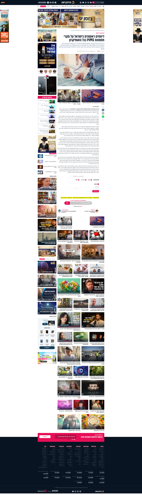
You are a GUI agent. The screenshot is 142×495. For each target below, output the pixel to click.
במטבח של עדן (86, 451)
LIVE (49, 6)
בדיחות (79, 451)
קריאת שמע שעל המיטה (42, 467)
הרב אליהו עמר (61, 465)
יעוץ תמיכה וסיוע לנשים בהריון (77, 476)
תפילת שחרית (44, 448)
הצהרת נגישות (101, 465)
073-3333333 (102, 482)
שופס (65, 6)
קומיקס (79, 457)
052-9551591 (79, 478)
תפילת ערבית (44, 451)
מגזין (97, 6)
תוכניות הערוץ (86, 446)
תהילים (45, 459)
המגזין (95, 449)
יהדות (95, 448)
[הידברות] (68, 3)
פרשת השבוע (94, 462)
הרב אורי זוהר (62, 461)
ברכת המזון (44, 454)
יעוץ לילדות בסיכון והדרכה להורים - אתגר (43, 472)
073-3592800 (68, 473)
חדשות (95, 6)
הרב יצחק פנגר (61, 452)
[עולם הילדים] (55, 2)
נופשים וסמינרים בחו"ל (78, 481)
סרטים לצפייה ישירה (77, 452)
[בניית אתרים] (55, 491)
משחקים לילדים (78, 456)
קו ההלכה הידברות (90, 476)
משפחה (94, 456)
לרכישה (45, 324)
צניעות (54, 456)
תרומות (60, 6)
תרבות (95, 459)
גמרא (71, 451)
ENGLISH (53, 6)
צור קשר (56, 6)
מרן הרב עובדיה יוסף (61, 449)
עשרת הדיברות (69, 452)
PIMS (77, 180)
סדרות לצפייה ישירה (77, 454)
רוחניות (95, 454)
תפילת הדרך (44, 461)
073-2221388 (79, 473)
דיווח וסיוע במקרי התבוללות (66, 476)
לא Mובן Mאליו (86, 449)
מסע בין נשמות (86, 457)
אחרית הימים (70, 461)
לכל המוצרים (47, 347)
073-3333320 (45, 474)
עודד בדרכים (87, 448)
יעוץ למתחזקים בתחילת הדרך (54, 471)
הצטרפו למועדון (42, 6)
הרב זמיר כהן (87, 6)
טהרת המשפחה (52, 451)
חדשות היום (94, 451)
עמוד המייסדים (101, 464)
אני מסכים (78, 206)
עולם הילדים (82, 6)
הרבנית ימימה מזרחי (52, 454)
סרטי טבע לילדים (77, 461)
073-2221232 (57, 473)
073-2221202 (79, 482)
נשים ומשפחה (52, 446)
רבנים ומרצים (61, 446)
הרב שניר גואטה (61, 456)
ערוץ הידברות (101, 449)
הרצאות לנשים (52, 461)
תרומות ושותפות (101, 461)
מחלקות (63, 6)
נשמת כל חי (44, 464)
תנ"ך (71, 449)
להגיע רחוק (87, 459)
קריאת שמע (44, 457)
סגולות (71, 456)
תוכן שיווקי (94, 465)
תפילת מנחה (44, 449)
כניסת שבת (101, 457)
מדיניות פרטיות (101, 448)
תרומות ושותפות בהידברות (89, 471)
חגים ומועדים (94, 464)
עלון (67, 6)
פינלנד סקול (70, 454)
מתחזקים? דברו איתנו (42, 2)
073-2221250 (90, 482)
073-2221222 (102, 473)
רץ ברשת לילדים (77, 449)
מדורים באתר (93, 446)
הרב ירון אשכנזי (61, 457)
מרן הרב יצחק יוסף (61, 451)
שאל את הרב (74, 6)
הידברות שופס (101, 462)
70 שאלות (78, 6)
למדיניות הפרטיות (76, 206)
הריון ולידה (53, 459)
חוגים (79, 464)
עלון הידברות (101, 451)
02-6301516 (102, 479)
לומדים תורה (70, 448)
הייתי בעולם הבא (86, 464)
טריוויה (79, 459)
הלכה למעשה (86, 452)
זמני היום (70, 6)
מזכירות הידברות (101, 471)
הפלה (54, 457)
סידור (45, 446)
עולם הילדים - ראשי (77, 448)
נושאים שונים (69, 446)
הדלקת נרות (53, 452)
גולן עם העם (87, 456)
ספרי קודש (70, 464)
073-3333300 (90, 478)
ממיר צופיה (102, 481)
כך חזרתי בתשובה (86, 461)
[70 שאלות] (50, 2)
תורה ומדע (94, 457)
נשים (95, 452)
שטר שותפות (91, 6)
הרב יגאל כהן (62, 454)
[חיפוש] (93, 2)
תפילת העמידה (43, 452)
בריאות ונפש (70, 459)
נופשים (102, 459)
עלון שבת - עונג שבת (78, 471)
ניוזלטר (102, 452)
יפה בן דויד (83, 180)
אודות (102, 467)
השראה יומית (86, 462)
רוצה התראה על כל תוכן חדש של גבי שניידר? (78, 200)
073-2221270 (46, 478)
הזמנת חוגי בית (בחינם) (55, 476)
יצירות (79, 462)
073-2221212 (91, 473)
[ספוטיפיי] (48, 2)
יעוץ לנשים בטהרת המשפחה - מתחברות (99, 477)
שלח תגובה (96, 191)
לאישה (54, 448)
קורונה (89, 180)
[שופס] (53, 2)
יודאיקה (70, 465)
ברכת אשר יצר (44, 465)
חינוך (71, 457)
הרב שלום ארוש (61, 462)
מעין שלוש (44, 456)
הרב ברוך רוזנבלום (61, 459)
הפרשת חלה (53, 462)
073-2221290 (57, 478)
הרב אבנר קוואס (61, 464)
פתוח (88, 454)
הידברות (102, 446)
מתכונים (54, 449)
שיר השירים (44, 462)
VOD (100, 6)
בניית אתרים (50, 491)
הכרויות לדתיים (69, 462)
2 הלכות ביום (101, 454)
